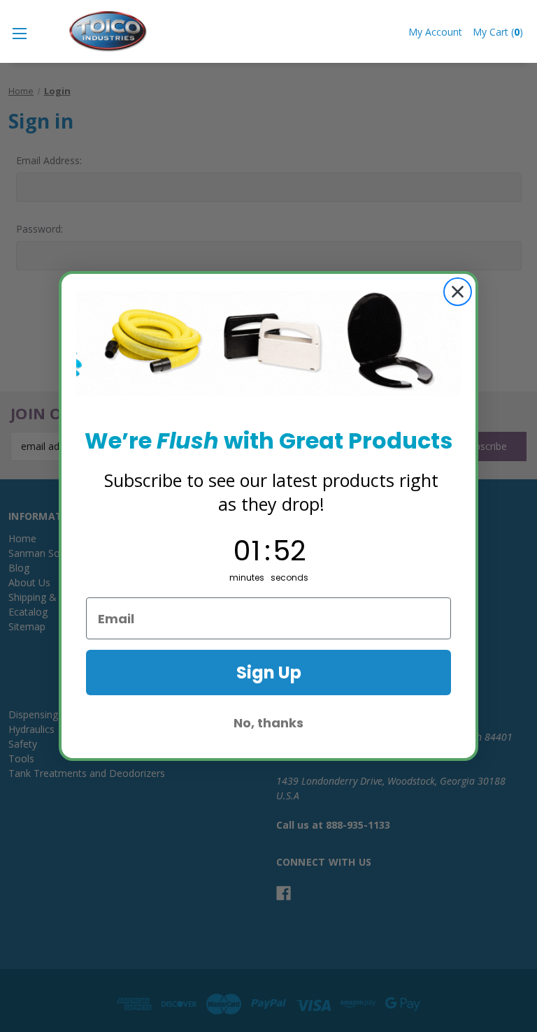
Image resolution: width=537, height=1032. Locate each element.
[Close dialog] (457, 291)
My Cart (498, 31)
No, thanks (268, 723)
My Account (435, 31)
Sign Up (268, 672)
